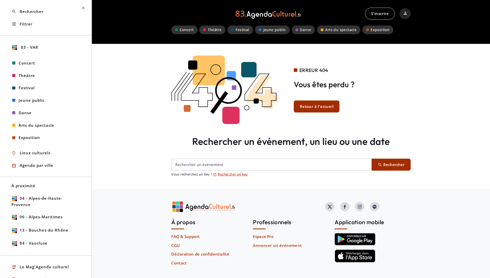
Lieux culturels (31, 153)
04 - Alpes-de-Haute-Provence (37, 201)
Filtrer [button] (21, 24)
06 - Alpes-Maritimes (41, 216)
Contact (179, 263)
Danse (305, 30)
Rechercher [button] (27, 12)
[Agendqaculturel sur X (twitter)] (329, 206)
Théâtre (215, 30)
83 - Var (29, 47)
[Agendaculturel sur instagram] (359, 206)
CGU (175, 245)
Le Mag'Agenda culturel (40, 267)
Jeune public (274, 30)
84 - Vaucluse (33, 243)
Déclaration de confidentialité (200, 254)
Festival (242, 30)
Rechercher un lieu (230, 174)
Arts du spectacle (341, 30)
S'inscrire (380, 13)
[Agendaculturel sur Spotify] (374, 206)
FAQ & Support (185, 236)
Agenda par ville (32, 166)
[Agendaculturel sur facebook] (344, 206)
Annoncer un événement (277, 245)
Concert (187, 30)
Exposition (380, 30)
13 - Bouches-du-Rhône (44, 230)
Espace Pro (263, 236)
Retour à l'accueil (317, 106)
